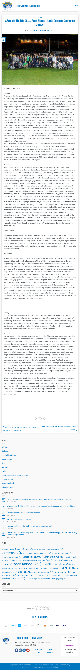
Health (70, 557)
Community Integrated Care (38, 553)
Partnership (56, 568)
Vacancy (62, 575)
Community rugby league (62, 553)
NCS (39, 568)
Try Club (53, 575)
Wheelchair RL (7, 487)
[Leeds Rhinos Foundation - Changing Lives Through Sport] (7, 5)
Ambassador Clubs (13, 549)
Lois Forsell (19, 568)
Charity (48, 549)
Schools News (7, 479)
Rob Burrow (47, 572)
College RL (57, 549)
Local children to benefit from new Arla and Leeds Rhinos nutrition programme (39, 499)
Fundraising (54, 557)
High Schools (7, 560)
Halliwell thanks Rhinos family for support (24, 513)
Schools (37, 575)
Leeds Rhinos (27, 564)
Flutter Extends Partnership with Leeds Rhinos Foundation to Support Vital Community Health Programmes (42, 534)
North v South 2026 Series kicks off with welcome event (29, 526)
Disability (31, 557)
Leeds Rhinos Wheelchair (56, 564)
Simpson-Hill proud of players (19, 519)
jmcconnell (51, 30)
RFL (15, 572)
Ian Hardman (19, 560)
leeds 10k (59, 560)
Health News (7, 459)
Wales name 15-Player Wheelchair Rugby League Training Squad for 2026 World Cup (41, 506)
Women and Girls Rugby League (55, 579)
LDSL (50, 560)
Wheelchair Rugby (33, 579)
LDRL (3, 463)
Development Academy (12, 557)
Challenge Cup (38, 549)
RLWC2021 (35, 572)
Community (14, 553)
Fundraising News (9, 455)
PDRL (4, 471)
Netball (5, 467)
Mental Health (30, 568)
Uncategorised (8, 483)
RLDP (23, 572)
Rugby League (62, 572)
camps (28, 549)
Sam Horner (25, 575)
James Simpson (33, 560)
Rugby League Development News (15, 475)
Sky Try (45, 575)
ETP (42, 557)
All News (40, 17)
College (5, 451)
